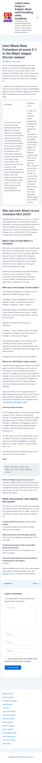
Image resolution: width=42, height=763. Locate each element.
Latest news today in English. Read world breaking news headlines (24, 11)
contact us (6, 574)
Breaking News (7, 694)
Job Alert (5, 708)
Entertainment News (9, 701)
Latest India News (9, 711)
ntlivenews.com (28, 757)
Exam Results (7, 704)
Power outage (7, 722)
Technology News (9, 736)
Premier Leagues (8, 726)
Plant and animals (8, 715)
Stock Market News (9, 733)
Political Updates (8, 719)
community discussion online (15, 402)
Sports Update (7, 729)
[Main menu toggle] (37, 17)
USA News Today (8, 740)
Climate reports (8, 697)
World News (6, 744)
